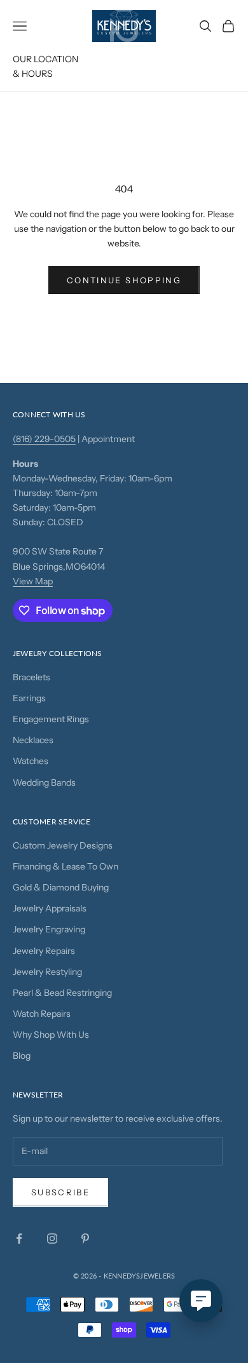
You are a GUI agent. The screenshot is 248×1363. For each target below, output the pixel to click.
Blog (22, 1055)
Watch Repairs (42, 1013)
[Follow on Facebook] (19, 1238)
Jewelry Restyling (47, 971)
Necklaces (33, 740)
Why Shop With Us (51, 1034)
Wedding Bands (44, 782)
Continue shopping (124, 280)
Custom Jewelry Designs (63, 845)
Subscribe (60, 1192)
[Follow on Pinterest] (85, 1238)
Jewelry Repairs (44, 951)
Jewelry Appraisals (49, 908)
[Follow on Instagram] (52, 1238)
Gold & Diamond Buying (61, 887)
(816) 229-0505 (44, 439)
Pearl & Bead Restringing (62, 992)
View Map (33, 581)
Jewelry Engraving (49, 929)
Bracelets (31, 677)
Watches (30, 761)
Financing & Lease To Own (65, 866)
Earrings (29, 698)
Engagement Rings (51, 719)
